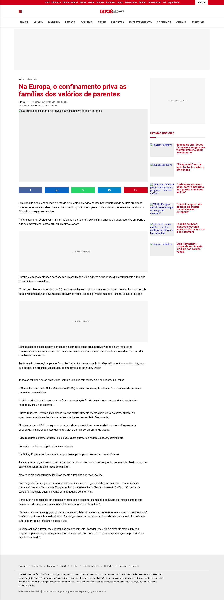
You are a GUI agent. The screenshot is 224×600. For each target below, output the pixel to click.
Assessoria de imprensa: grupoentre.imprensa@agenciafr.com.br (74, 591)
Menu (120, 2)
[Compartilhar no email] (136, 190)
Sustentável (154, 2)
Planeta (100, 2)
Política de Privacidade (29, 591)
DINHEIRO (54, 22)
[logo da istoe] (112, 11)
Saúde (83, 2)
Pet (164, 2)
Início (21, 79)
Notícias (23, 566)
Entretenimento (140, 22)
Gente (91, 2)
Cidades (108, 566)
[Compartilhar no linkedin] (57, 190)
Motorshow (131, 2)
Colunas (86, 22)
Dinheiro (56, 2)
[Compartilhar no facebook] (30, 190)
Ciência (181, 22)
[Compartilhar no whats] (83, 190)
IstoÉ (47, 2)
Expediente (173, 2)
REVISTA (70, 22)
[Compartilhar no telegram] (109, 190)
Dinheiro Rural (70, 2)
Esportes (110, 2)
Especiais (198, 22)
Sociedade (164, 22)
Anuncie (201, 2)
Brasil (24, 22)
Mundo (38, 22)
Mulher (142, 2)
